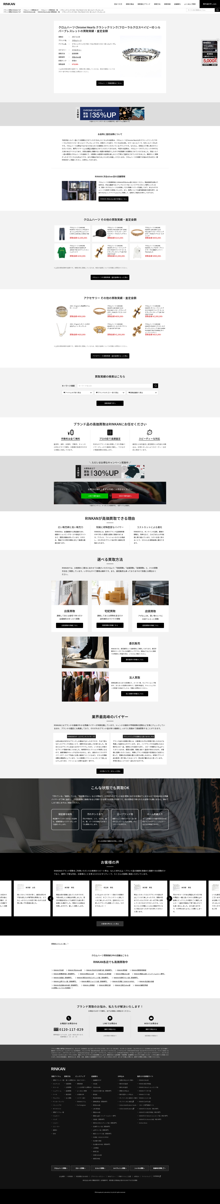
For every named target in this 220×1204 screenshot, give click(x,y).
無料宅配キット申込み (126, 1094)
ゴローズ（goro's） (137, 1053)
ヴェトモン (56, 1098)
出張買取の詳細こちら (70, 625)
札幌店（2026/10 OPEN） (101, 1137)
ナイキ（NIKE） (162, 1051)
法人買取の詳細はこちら (134, 693)
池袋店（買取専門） (99, 1119)
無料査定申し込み (210, 4)
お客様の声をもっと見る (110, 924)
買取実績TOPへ (110, 403)
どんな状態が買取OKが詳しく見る (110, 841)
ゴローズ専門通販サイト (146, 1105)
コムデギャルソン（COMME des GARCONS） (147, 1048)
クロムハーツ (77, 40)
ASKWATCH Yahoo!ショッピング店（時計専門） (154, 1116)
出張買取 (68, 1087)
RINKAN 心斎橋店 (89, 985)
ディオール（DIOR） (126, 1048)
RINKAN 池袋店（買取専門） (63, 977)
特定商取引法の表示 (82, 1176)
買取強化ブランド (144, 4)
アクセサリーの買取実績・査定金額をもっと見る (110, 356)
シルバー (56, 1123)
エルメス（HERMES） (81, 1048)
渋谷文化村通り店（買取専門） (102, 1091)
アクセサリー (76, 50)
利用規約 (70, 1176)
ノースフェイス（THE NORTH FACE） (128, 1051)
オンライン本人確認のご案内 (128, 1098)
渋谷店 (95, 1084)
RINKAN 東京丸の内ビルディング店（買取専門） (93, 977)
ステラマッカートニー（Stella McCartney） (77, 1053)
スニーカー (56, 1126)
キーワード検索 (68, 386)
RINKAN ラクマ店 (144, 1094)
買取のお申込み (124, 1091)
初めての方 (118, 4)
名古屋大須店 (97, 1141)
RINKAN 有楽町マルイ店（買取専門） (126, 977)
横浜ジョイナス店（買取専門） (102, 1134)
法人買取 (68, 1098)
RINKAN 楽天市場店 (145, 1084)
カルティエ (56, 1084)
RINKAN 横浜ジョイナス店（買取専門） (94, 981)
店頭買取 (68, 1091)
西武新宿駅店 (97, 1098)
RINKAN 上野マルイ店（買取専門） (65, 981)
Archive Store (143, 1123)
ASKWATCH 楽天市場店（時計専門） (150, 1112)
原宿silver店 (96, 1105)
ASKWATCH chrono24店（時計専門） (150, 1119)
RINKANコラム (81, 1101)
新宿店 (95, 1094)
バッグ (55, 1119)
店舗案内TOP (97, 1080)
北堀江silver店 (97, 1155)
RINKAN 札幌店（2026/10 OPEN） (123, 981)
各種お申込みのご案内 (126, 1080)
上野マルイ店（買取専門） (101, 1130)
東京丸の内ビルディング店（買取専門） (105, 1123)
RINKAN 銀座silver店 (122, 974)
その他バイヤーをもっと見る (110, 771)
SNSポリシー (112, 1176)
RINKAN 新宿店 (122, 970)
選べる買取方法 (70, 1080)
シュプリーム (57, 1091)
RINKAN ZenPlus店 (144, 1101)
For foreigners (81, 1105)
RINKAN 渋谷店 (59, 970)
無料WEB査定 (123, 1084)
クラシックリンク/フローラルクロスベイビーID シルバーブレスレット (82, 10)
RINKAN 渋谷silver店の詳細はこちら (113, 199)
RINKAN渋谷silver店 (29, 12)
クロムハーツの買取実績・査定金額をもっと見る (110, 277)
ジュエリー (56, 1116)
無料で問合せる (110, 1029)
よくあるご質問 (189, 4)
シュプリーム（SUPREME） (73, 1051)
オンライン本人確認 (125, 1101)
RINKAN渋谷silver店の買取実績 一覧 (49, 12)
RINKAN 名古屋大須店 (146, 981)
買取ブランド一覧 (58, 1080)
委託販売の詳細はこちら (134, 659)
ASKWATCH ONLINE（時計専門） (149, 1109)
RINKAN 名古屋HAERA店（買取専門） (66, 985)
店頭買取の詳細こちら (150, 625)
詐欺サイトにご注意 (125, 1176)
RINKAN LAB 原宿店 (104, 974)
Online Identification (125, 1109)
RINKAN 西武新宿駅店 (139, 970)
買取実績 (167, 4)
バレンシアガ (57, 1105)
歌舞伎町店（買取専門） (100, 1101)
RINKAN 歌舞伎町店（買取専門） (65, 974)
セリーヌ (56, 1087)
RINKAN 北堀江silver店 (122, 985)
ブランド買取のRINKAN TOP (12, 10)
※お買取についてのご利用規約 (61, 988)
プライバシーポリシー (98, 1176)
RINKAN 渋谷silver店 (75, 970)
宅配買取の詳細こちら (110, 625)
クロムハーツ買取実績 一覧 (49, 10)
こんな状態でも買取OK (84, 1087)
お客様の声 (80, 1094)
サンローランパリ (58, 1101)
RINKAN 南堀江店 (105, 985)
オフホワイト (57, 1109)
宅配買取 (68, 1084)
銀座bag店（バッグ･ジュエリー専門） (105, 1116)
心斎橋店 (96, 1148)
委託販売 (68, 1094)
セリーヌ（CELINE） (113, 1048)
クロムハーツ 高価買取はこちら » (110, 83)
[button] (94, 496)
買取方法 (157, 4)
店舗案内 (177, 4)
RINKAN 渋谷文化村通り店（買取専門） (99, 970)
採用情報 (156, 1176)
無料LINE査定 (123, 1087)
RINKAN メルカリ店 (145, 1098)
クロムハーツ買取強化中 (30, 10)
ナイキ (55, 1094)
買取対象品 (130, 4)
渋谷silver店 (76, 57)
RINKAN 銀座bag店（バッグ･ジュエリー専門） (149, 974)
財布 (54, 1134)
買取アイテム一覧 (58, 1112)
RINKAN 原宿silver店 (87, 974)
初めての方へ (81, 1080)
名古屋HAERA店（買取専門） (102, 1144)
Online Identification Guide (127, 1105)
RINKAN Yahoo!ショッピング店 (148, 1087)
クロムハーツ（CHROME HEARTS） (118, 1053)
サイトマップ (146, 1176)
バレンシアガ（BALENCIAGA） (91, 1051)
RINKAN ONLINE (144, 1080)
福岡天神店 (96, 1159)
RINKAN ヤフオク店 (145, 1091)
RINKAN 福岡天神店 (141, 985)
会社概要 (62, 1176)
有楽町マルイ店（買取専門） (102, 1126)
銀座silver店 (96, 1112)
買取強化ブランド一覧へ (58, 944)
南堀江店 (96, 1151)
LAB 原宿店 (96, 1109)
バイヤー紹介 (81, 1098)
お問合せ (136, 1176)
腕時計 (55, 1130)
